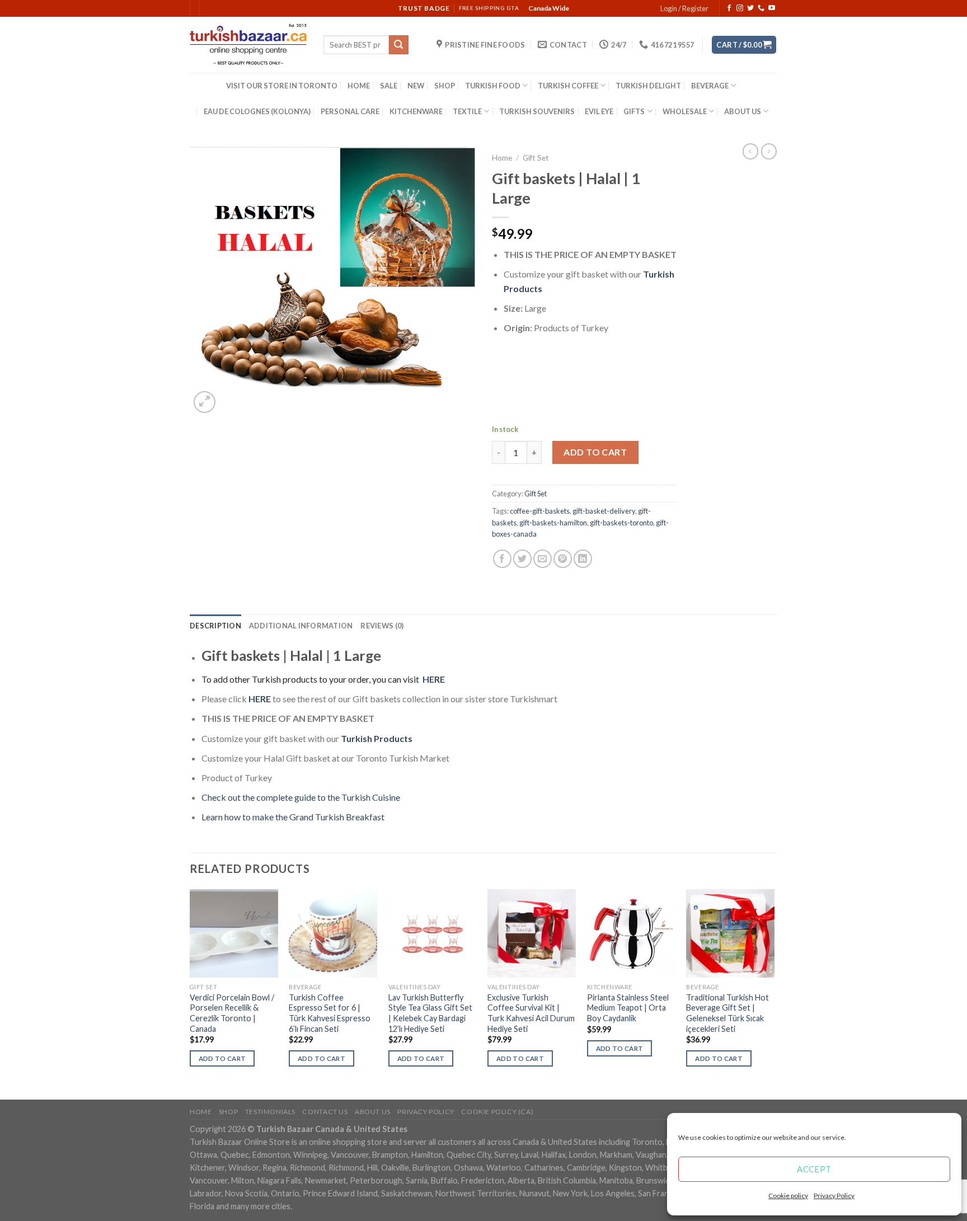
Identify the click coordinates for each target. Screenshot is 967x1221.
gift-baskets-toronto (621, 522)
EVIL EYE (599, 111)
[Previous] (190, 993)
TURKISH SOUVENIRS (537, 111)
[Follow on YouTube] (771, 8)
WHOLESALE (685, 111)
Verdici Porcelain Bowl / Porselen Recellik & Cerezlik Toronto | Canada (232, 1013)
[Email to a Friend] (542, 559)
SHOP (444, 85)
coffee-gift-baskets (540, 510)
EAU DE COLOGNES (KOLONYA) (257, 111)
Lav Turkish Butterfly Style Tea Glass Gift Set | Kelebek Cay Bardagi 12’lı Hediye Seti (430, 1013)
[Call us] (761, 8)
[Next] (774, 993)
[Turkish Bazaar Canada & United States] (248, 44)
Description (215, 625)
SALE (388, 85)
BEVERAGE (710, 85)
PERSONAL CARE (350, 111)
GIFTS (634, 111)
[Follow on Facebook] (729, 8)
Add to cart (595, 452)
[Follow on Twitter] (750, 8)
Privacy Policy (834, 1195)
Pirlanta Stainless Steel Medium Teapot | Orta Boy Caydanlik (628, 1008)
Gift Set (536, 157)
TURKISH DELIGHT (648, 85)
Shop (228, 1111)
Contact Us (325, 1111)
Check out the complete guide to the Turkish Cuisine (300, 797)
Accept (814, 1169)
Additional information (301, 625)
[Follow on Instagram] (739, 8)
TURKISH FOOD (492, 85)
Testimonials (270, 1111)
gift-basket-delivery (603, 510)
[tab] (215, 625)
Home (502, 157)
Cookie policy (788, 1195)
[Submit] (398, 44)
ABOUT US (742, 111)
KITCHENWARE (416, 111)
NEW (415, 85)
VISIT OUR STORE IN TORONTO (281, 85)
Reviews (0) (381, 625)
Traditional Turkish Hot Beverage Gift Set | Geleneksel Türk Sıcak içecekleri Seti (727, 1013)
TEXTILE (467, 111)
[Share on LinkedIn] (583, 559)
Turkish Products (376, 738)
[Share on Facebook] (502, 559)
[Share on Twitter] (522, 559)
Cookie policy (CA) (497, 1111)
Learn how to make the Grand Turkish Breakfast (292, 816)
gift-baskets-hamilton (553, 522)
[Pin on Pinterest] (562, 559)
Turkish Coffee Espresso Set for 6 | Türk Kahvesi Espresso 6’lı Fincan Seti (329, 1013)
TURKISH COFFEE (568, 85)
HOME (359, 85)
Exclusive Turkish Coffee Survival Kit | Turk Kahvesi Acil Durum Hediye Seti (531, 1013)
